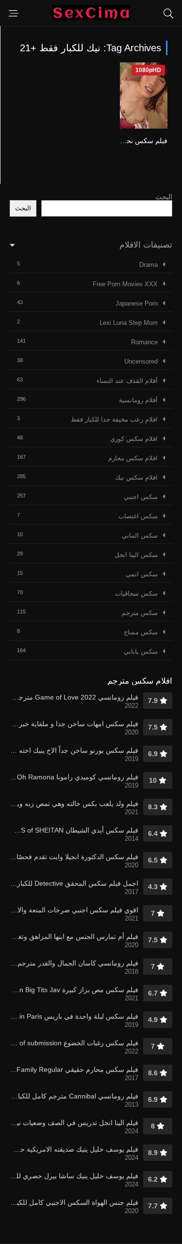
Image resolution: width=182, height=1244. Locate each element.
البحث (163, 197)
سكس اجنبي (141, 496)
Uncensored (141, 361)
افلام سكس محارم (133, 458)
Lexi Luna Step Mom (128, 322)
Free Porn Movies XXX (125, 284)
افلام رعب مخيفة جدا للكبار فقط (114, 419)
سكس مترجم (140, 612)
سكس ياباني (141, 651)
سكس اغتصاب (138, 516)
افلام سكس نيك (136, 477)
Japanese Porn (137, 303)
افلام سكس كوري (134, 438)
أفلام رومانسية (138, 400)
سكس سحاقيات (136, 593)
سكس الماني (140, 535)
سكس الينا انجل (136, 554)
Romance (144, 342)
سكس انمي (142, 574)
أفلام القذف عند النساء (127, 380)
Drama (148, 264)
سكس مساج (141, 632)
